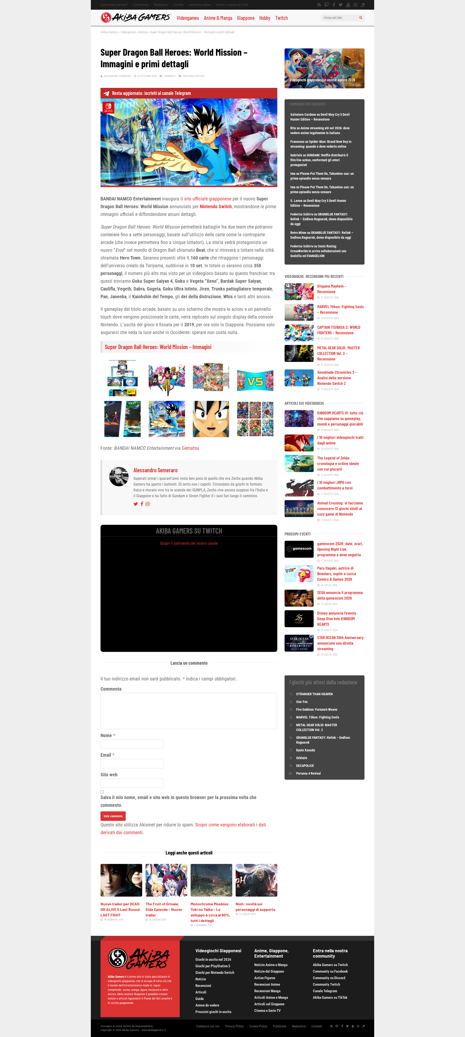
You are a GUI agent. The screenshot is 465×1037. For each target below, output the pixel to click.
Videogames (188, 18)
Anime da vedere (200, 5)
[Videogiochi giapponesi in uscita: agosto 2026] (324, 87)
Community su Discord (329, 978)
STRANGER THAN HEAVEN (314, 694)
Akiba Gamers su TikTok (330, 997)
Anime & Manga (218, 18)
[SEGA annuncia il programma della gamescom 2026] (299, 605)
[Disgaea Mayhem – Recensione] (299, 298)
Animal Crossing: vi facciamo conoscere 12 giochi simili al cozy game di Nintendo (340, 508)
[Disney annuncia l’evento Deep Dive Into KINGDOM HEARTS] (299, 625)
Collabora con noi (207, 1026)
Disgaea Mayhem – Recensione (331, 288)
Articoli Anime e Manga (271, 997)
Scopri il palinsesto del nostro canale (189, 543)
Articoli (200, 992)
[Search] (360, 17)
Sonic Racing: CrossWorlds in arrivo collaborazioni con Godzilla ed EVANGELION (318, 251)
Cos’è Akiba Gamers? (114, 5)
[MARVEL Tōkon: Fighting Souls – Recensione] (299, 319)
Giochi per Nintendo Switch (214, 972)
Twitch (281, 18)
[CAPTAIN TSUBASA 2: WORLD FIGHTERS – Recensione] (299, 340)
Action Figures (264, 978)
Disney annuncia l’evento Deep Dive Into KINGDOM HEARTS (336, 618)
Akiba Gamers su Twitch (330, 965)
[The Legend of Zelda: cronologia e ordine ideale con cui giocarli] (299, 470)
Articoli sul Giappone (269, 1004)
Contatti (178, 5)
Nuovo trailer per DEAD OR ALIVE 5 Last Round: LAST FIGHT (121, 909)
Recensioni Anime (267, 984)
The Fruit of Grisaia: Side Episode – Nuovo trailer (164, 909)
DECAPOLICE (305, 766)
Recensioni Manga (267, 991)
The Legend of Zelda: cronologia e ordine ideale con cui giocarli (338, 463)
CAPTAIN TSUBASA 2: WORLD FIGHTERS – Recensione (338, 329)
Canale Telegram (325, 991)
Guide (199, 999)
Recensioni (203, 986)
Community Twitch (326, 984)
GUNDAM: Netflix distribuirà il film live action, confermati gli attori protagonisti (319, 160)
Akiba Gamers (109, 32)
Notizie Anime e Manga (270, 965)
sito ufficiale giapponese (207, 199)
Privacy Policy (234, 1026)
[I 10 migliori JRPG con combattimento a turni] (299, 495)
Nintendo (188, 76)
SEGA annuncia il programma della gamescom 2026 (340, 595)
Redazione (161, 5)
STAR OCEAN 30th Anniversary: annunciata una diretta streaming (340, 643)
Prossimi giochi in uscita (213, 1012)
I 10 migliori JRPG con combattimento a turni (335, 485)
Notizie (143, 32)
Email (106, 755)
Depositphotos (144, 1026)
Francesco (297, 142)
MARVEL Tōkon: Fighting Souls (318, 717)
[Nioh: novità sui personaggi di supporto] (256, 895)
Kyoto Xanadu (305, 750)
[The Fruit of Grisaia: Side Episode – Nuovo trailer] (166, 895)
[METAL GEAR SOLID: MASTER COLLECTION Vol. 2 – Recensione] (299, 360)
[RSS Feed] (319, 5)
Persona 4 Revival (308, 773)
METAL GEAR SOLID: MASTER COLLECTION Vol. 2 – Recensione (338, 353)
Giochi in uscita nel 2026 (232, 5)
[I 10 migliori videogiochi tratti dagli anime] (299, 450)
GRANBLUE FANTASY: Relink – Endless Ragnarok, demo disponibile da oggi (321, 219)
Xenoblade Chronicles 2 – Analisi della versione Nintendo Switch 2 (337, 377)
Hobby (265, 18)
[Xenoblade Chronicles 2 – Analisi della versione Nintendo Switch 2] (299, 385)
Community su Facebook (330, 971)
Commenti (169, 76)
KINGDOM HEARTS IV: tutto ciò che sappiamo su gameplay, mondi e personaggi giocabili (340, 418)
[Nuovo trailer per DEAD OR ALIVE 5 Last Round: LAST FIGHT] (121, 895)
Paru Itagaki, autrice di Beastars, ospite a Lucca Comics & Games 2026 (336, 573)
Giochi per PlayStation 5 (212, 966)
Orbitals (301, 758)
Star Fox (302, 702)
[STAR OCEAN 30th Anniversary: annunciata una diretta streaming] (299, 650)
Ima (292, 173)
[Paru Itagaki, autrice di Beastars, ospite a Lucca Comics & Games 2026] (299, 580)
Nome (106, 735)
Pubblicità (279, 1026)
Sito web (109, 775)
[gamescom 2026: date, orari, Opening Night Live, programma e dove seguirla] (299, 556)
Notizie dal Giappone (269, 971)
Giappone (246, 18)
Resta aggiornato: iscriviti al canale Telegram (151, 93)
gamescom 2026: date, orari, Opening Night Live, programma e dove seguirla (340, 549)
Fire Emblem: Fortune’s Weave (316, 709)
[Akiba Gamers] (136, 22)
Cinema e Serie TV (267, 1010)
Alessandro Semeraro (117, 76)
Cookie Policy (258, 1026)
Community (140, 5)
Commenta (111, 689)
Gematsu (190, 448)
